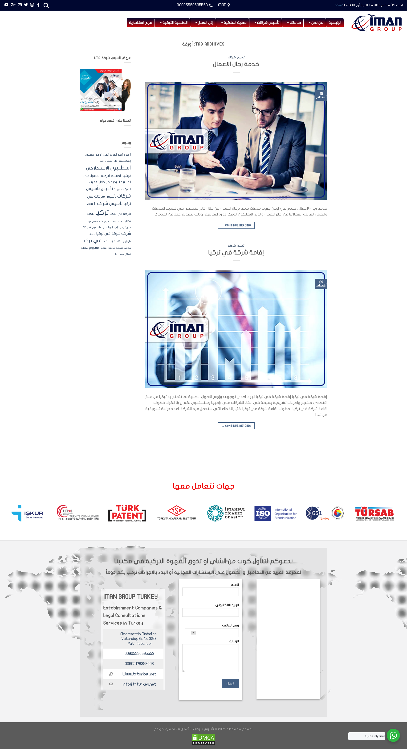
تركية (90, 213)
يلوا (117, 254)
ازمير (101, 161)
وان (122, 254)
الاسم (235, 585)
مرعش (103, 248)
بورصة (117, 189)
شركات (86, 227)
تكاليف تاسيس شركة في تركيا (103, 221)
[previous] (389, 515)
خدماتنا (295, 23)
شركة (126, 233)
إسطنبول (90, 154)
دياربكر (127, 227)
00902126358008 (139, 664)
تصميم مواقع (164, 729)
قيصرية (119, 248)
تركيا (102, 212)
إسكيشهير (125, 161)
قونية (127, 248)
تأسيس (107, 188)
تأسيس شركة (110, 203)
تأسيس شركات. (203, 729)
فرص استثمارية (140, 23)
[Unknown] (190, 632)
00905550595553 (139, 653)
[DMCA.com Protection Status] (203, 739)
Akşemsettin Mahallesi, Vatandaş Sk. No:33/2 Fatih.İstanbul (139, 639)
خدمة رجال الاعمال (236, 64)
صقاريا (92, 234)
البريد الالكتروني (227, 605)
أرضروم (127, 154)
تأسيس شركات (268, 23)
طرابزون (127, 241)
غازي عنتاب (109, 241)
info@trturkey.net (139, 684)
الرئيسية (335, 23)
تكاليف (126, 221)
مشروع (94, 247)
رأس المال (108, 227)
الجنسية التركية (111, 176)
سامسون (97, 227)
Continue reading (236, 225)
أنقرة (106, 154)
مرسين (111, 248)
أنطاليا (113, 154)
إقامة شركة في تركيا (236, 252)
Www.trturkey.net (139, 674)
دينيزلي (118, 227)
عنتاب (119, 241)
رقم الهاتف (230, 625)
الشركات (126, 189)
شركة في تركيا (108, 234)
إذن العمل (205, 23)
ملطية (84, 248)
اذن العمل (111, 160)
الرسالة (234, 641)
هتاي (128, 254)
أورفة (99, 154)
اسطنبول (120, 168)
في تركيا (92, 240)
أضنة (120, 154)
